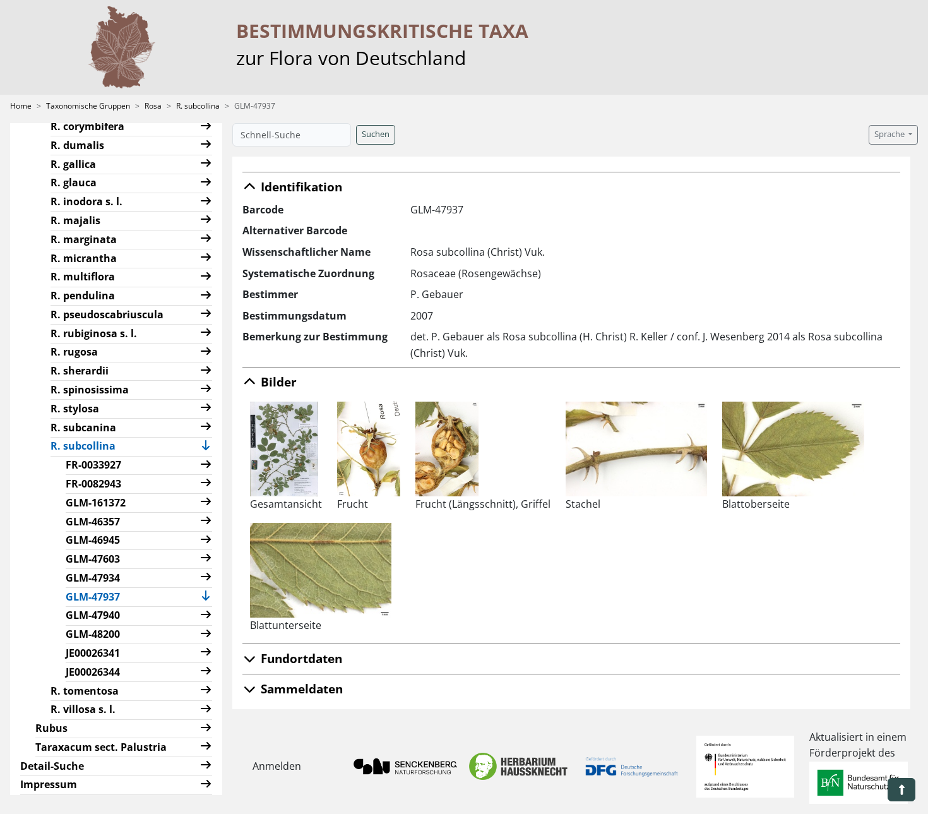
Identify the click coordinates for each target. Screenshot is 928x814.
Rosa (153, 105)
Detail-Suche (52, 766)
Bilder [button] (277, 381)
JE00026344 (93, 672)
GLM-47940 (93, 615)
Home (21, 105)
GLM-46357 (93, 522)
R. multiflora (83, 277)
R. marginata (84, 239)
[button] (205, 127)
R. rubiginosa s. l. (94, 333)
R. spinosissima (90, 390)
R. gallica (73, 164)
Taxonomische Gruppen (88, 105)
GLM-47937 (98, 596)
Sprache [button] (890, 134)
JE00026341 (93, 653)
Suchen (376, 134)
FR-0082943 (93, 484)
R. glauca (74, 182)
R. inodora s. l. (86, 201)
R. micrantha (84, 258)
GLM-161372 (96, 503)
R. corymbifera (87, 126)
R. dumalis (77, 145)
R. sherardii (80, 371)
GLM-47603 (93, 559)
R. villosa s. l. (83, 709)
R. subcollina (198, 105)
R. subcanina (83, 427)
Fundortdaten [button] (300, 658)
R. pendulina (83, 295)
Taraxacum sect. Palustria (101, 747)
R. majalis (75, 220)
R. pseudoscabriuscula (107, 314)
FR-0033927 (93, 465)
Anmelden (277, 766)
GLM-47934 (93, 578)
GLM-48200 (93, 634)
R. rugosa (74, 352)
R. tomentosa (85, 691)
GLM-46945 (93, 540)
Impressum (48, 784)
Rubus (51, 728)
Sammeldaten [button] (300, 688)
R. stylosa (75, 409)
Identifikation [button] (300, 186)
